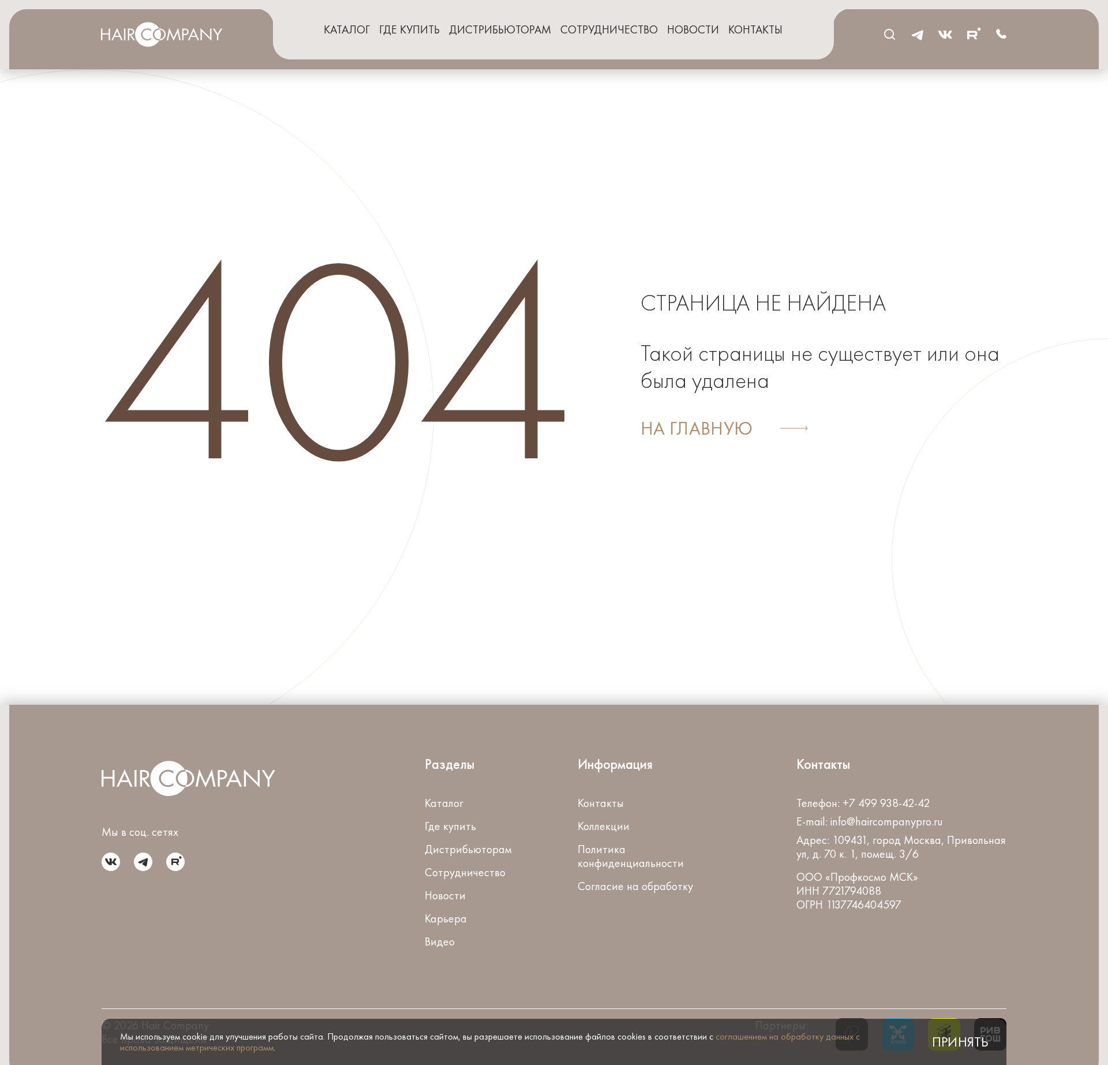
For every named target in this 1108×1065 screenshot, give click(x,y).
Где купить (409, 29)
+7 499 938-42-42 (886, 803)
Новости (693, 29)
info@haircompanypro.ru (886, 821)
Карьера (446, 918)
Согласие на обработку (635, 886)
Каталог (347, 29)
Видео (440, 941)
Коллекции (604, 826)
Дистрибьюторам (500, 29)
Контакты (755, 29)
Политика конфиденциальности (631, 856)
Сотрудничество (609, 29)
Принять (960, 1042)
